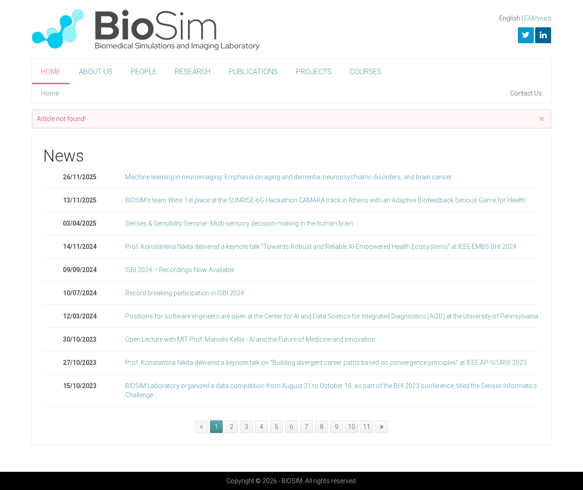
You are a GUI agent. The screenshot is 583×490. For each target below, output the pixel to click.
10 (351, 426)
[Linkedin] (543, 35)
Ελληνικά (537, 18)
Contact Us (526, 93)
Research (192, 71)
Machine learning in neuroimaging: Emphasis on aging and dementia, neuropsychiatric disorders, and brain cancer (288, 177)
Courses (366, 71)
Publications (253, 71)
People (144, 71)
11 (366, 426)
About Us (96, 71)
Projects (314, 71)
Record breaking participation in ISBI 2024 (184, 293)
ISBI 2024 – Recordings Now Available (179, 269)
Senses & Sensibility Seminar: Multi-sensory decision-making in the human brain (239, 223)
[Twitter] (526, 35)
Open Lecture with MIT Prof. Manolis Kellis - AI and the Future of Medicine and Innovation (250, 339)
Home (51, 71)
